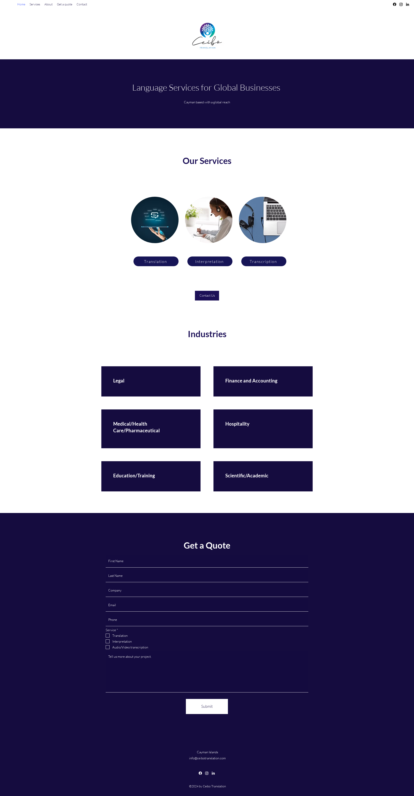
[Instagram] (401, 4)
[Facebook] (394, 4)
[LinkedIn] (407, 4)
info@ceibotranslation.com (207, 758)
